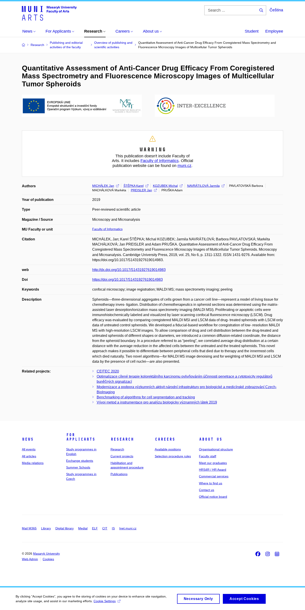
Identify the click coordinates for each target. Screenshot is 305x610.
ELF (95, 528)
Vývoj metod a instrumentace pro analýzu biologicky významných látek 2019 (157, 402)
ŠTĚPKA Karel (133, 185)
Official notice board (213, 496)
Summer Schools (78, 467)
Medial (83, 528)
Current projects (122, 456)
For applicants (80, 437)
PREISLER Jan (141, 190)
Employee (274, 31)
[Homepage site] (49, 13)
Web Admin (30, 559)
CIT (104, 528)
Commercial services (213, 476)
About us (210, 439)
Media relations (33, 463)
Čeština (276, 10)
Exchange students (79, 460)
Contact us (206, 490)
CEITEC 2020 (108, 371)
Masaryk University (46, 553)
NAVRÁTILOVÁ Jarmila (203, 185)
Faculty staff (207, 456)
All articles (29, 456)
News (27, 439)
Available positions (168, 449)
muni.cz (184, 165)
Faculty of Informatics (159, 160)
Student (252, 31)
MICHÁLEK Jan (103, 185)
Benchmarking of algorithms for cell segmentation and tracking (146, 397)
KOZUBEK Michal (165, 185)
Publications (119, 474)
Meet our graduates (213, 463)
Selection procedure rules (173, 456)
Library (46, 528)
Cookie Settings (105, 601)
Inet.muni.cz (127, 528)
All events (29, 449)
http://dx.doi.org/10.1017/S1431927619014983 (129, 270)
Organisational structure (216, 449)
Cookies (48, 559)
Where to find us (210, 483)
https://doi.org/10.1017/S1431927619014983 (127, 279)
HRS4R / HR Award (212, 469)
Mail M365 (29, 528)
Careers (165, 439)
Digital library (64, 528)
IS (113, 528)
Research (122, 439)
